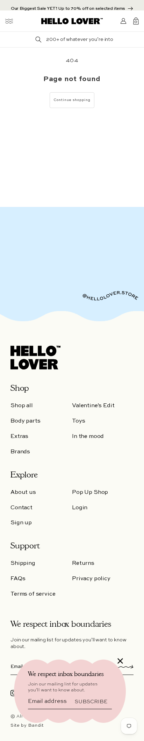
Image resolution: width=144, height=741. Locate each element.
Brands (20, 452)
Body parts (25, 421)
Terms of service (32, 594)
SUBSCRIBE (91, 701)
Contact (21, 508)
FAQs (17, 579)
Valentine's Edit (93, 406)
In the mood (88, 436)
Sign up (21, 523)
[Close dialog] (120, 661)
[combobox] (79, 39)
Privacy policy (91, 579)
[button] (9, 21)
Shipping (22, 563)
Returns (83, 563)
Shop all (21, 406)
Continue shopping (72, 100)
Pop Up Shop (90, 492)
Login (79, 508)
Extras (19, 436)
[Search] (38, 39)
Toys (78, 421)
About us (23, 492)
